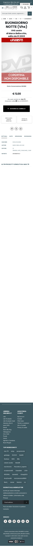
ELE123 (14, 455)
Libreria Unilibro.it (7, 412)
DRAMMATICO (16, 153)
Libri (4, 416)
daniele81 (15, 474)
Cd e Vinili (6, 434)
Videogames (7, 432)
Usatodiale (19, 470)
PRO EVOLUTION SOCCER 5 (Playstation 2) (16, 268)
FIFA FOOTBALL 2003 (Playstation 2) (16, 384)
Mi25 (13, 459)
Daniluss (6, 459)
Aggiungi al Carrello (17, 109)
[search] (30, 14)
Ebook (5, 427)
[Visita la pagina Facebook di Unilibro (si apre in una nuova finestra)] (5, 521)
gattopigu (7, 455)
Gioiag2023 (24, 474)
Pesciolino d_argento (20, 466)
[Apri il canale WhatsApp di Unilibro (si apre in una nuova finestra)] (18, 521)
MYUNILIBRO (25, 4)
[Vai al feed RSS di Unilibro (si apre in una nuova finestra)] (27, 521)
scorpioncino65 (8, 470)
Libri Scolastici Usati (9, 421)
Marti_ (6, 482)
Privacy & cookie (22, 427)
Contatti (19, 419)
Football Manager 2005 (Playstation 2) (16, 306)
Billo (18, 459)
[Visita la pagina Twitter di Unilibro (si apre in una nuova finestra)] (10, 521)
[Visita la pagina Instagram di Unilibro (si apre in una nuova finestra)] (14, 521)
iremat (12, 482)
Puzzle (5, 436)
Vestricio (19, 482)
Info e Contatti (21, 425)
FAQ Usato (20, 421)
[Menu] (2, 8)
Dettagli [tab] (4, 136)
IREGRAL (7, 474)
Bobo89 (17, 463)
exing (12, 451)
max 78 (23, 99)
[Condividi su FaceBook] (12, 128)
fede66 (21, 455)
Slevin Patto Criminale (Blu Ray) (16, 191)
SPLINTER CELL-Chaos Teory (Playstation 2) (16, 345)
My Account (20, 416)
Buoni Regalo (7, 442)
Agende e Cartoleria (9, 440)
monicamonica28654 (20, 478)
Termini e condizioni (23, 423)
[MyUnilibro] (25, 7)
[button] (29, 7)
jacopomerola (21, 451)
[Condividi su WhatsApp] (20, 128)
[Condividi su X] (16, 128)
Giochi (5, 438)
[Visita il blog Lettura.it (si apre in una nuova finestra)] (23, 521)
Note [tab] (11, 136)
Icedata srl (19, 538)
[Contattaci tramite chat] (21, 7)
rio (25, 482)
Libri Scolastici (7, 419)
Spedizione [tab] (18, 136)
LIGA (25, 470)
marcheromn (8, 466)
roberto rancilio (8, 463)
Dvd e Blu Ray (7, 429)
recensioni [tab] (27, 136)
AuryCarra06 (8, 478)
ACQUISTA (17, 202)
